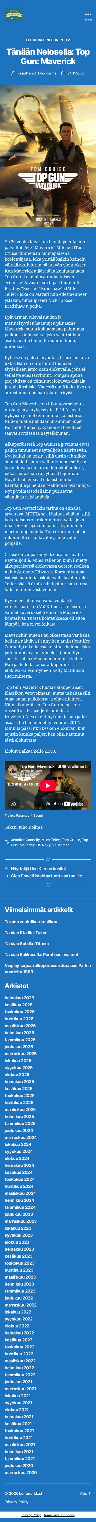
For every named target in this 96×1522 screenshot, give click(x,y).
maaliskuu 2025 (20, 1109)
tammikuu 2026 (20, 1039)
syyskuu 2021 (18, 1402)
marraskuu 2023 (21, 1221)
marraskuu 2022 (21, 1305)
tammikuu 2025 (20, 1123)
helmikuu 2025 (19, 1116)
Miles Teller (50, 840)
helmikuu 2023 (19, 1284)
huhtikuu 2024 (19, 1186)
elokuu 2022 (17, 1325)
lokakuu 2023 (18, 1228)
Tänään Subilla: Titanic (27, 943)
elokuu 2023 (17, 1242)
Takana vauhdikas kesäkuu (31, 921)
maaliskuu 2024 (20, 1193)
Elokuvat (35, 40)
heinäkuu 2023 (19, 1249)
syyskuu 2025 (19, 1067)
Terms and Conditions (59, 1515)
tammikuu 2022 (20, 1374)
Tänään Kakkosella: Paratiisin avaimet (41, 954)
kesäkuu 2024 (19, 1172)
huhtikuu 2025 (19, 1102)
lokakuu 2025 (18, 1060)
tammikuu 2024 (20, 1207)
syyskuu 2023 (19, 1235)
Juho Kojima (47, 73)
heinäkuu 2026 (19, 997)
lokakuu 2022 (18, 1312)
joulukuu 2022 (19, 1298)
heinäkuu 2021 (19, 1416)
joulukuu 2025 (19, 1046)
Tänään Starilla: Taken (26, 932)
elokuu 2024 (17, 1158)
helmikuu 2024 (19, 1200)
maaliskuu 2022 (20, 1360)
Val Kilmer (60, 845)
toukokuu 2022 (19, 1346)
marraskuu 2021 (20, 1388)
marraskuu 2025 (21, 1053)
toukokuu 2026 (20, 1011)
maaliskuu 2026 (20, 1025)
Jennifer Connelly (25, 840)
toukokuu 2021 (19, 1430)
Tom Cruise (71, 840)
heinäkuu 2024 (19, 1165)
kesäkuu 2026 (19, 1004)
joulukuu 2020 (19, 1465)
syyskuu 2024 (19, 1151)
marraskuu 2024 (21, 1137)
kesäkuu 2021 (18, 1423)
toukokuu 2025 (20, 1095)
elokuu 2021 (17, 1409)
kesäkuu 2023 (19, 1256)
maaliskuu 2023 (20, 1277)
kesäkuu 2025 (19, 1088)
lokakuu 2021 (18, 1395)
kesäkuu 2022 (18, 1339)
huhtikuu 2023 (19, 1270)
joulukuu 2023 (19, 1214)
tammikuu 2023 (20, 1291)
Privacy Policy (17, 1501)
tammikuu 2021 (20, 1458)
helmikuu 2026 (19, 1032)
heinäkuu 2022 (19, 1332)
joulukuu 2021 (18, 1381)
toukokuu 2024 (20, 1179)
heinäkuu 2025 (19, 1081)
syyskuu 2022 (19, 1319)
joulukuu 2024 (19, 1130)
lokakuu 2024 (18, 1144)
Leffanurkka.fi (31, 1493)
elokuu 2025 (17, 1074)
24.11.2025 (76, 73)
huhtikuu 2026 (19, 1018)
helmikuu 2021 (19, 1451)
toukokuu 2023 (20, 1263)
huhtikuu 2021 (19, 1437)
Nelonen (55, 40)
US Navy (43, 845)
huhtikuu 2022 (19, 1353)
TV (67, 40)
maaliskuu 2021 (20, 1444)
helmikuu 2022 (19, 1367)
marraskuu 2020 (21, 1472)
